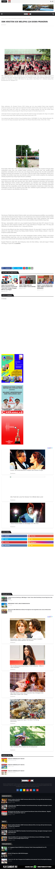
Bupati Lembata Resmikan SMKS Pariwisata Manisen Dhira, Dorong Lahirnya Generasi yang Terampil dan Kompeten (29, 800)
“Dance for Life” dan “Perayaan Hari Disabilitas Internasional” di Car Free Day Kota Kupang (29, 859)
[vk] (14, 545)
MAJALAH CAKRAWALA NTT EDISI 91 (16, 770)
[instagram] (41, 542)
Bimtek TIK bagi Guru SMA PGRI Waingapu (18, 853)
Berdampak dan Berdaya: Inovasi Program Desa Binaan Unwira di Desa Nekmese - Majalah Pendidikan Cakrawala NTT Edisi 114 (29, 812)
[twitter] (14, 539)
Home (2, 18)
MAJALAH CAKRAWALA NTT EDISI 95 (16, 758)
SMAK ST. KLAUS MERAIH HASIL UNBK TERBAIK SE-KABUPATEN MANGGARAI (45, 286)
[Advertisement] (27, 38)
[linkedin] (34, 790)
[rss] (41, 539)
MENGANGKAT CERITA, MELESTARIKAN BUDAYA (19, 603)
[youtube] (41, 536)
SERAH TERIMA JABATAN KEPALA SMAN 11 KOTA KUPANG (27, 285)
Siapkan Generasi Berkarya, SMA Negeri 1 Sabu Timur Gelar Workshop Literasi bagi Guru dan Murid (30, 598)
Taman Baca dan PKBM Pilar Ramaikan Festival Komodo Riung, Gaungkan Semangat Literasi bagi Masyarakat (30, 806)
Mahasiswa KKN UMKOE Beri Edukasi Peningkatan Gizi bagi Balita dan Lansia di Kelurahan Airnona (29, 610)
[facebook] (14, 536)
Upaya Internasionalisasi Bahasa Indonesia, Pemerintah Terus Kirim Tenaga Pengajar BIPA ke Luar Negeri (9, 287)
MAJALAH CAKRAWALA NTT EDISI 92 (16, 764)
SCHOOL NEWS (8, 18)
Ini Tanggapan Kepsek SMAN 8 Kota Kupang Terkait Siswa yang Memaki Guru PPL (27, 847)
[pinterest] (14, 542)
